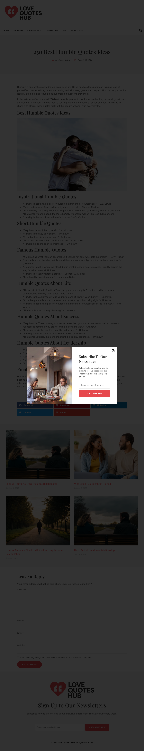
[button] (113, 351)
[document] (72, 375)
